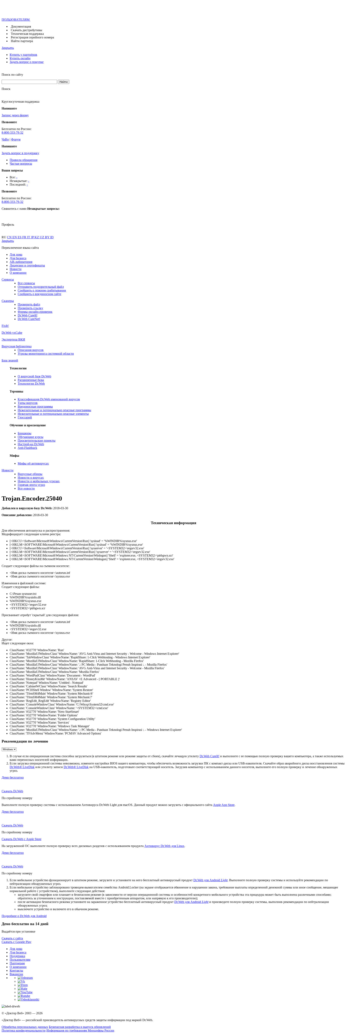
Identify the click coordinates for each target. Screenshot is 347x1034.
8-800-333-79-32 (12, 132)
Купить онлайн (20, 58)
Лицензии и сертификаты (27, 265)
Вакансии (16, 974)
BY (47, 237)
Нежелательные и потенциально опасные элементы (53, 413)
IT (29, 237)
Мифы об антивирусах (33, 463)
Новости (15, 269)
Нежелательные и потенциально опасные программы (54, 410)
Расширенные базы (31, 380)
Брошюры (24, 433)
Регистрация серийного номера (32, 37)
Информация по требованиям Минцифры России (80, 1030)
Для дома (16, 254)
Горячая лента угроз (31, 485)
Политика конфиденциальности (24, 1030)
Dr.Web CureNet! (29, 319)
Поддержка (17, 956)
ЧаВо (5, 139)
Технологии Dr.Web (31, 383)
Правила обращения (23, 160)
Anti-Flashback (27, 447)
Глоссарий (25, 417)
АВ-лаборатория (21, 261)
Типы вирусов (28, 403)
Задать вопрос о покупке (27, 62)
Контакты (16, 970)
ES (20, 237)
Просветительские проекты (36, 440)
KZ (37, 237)
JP (33, 237)
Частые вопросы (21, 163)
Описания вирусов (31, 350)
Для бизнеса (18, 258)
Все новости (26, 488)
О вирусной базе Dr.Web (34, 376)
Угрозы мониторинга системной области (46, 353)
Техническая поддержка (27, 33)
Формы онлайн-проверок (35, 311)
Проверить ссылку (30, 308)
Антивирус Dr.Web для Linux (164, 846)
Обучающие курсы (30, 437)
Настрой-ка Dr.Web (31, 444)
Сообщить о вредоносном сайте (39, 294)
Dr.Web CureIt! (27, 315)
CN (9, 237)
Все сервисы (26, 283)
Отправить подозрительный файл (41, 286)
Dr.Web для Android (210, 880)
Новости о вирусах (31, 477)
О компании (18, 272)
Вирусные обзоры (30, 474)
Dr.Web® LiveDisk (22, 767)
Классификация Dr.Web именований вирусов (49, 399)
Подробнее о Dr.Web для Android (24, 916)
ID (52, 237)
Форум (15, 139)
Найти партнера (22, 41)
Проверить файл (29, 304)
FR (24, 237)
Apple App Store (224, 805)
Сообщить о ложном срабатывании (42, 290)
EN (15, 237)
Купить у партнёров (23, 54)
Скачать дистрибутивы (26, 30)
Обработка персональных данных (25, 1027)
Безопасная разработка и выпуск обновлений (80, 1027)
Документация (21, 26)
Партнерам (17, 963)
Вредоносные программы (35, 406)
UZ (42, 237)
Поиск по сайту (12, 74)
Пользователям (20, 959)
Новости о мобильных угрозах (39, 481)
